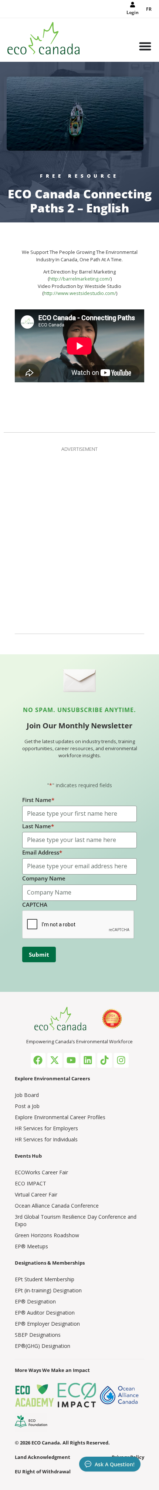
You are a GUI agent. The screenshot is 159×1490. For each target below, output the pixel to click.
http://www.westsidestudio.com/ (80, 293)
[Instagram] (121, 1060)
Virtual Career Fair (36, 1194)
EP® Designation (35, 1301)
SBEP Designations (38, 1334)
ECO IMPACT (30, 1183)
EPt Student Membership (44, 1279)
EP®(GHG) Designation (42, 1345)
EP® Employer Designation (47, 1323)
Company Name (43, 878)
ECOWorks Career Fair (41, 1172)
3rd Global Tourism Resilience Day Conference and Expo (75, 1220)
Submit (39, 954)
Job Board (27, 1094)
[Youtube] (71, 1060)
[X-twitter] (54, 1060)
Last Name (38, 826)
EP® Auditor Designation (45, 1312)
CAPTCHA (34, 904)
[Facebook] (38, 1060)
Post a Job (27, 1106)
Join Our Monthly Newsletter (79, 726)
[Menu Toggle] (145, 47)
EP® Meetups (31, 1246)
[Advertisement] (79, 538)
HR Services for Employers (46, 1128)
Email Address (42, 852)
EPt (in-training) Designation (48, 1290)
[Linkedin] (88, 1060)
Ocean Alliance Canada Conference (57, 1205)
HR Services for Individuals (46, 1139)
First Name (38, 799)
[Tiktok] (104, 1060)
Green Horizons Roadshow (47, 1235)
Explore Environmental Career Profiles (60, 1117)
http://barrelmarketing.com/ (80, 278)
